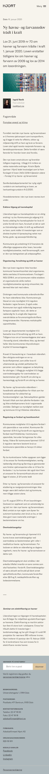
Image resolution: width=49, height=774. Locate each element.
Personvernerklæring (12, 770)
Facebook (8, 750)
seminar (22, 638)
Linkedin (7, 754)
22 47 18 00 (16, 712)
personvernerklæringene (14, 677)
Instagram (8, 758)
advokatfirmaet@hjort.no (14, 718)
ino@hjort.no (18, 106)
